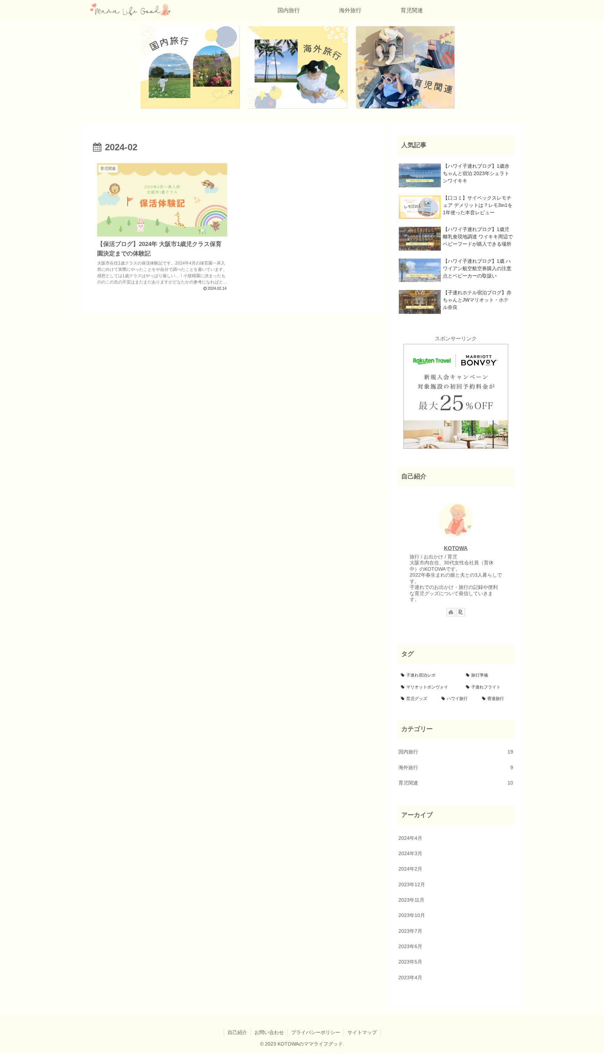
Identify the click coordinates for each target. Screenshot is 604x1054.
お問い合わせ (269, 1032)
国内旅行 (455, 752)
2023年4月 (410, 977)
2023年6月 (410, 946)
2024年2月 (410, 869)
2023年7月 (410, 931)
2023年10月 (411, 915)
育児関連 (455, 783)
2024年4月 (410, 838)
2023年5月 (410, 962)
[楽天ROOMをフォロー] (460, 612)
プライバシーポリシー (315, 1032)
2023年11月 (411, 900)
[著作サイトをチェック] (451, 612)
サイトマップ (362, 1032)
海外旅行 (455, 767)
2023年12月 (411, 884)
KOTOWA (456, 548)
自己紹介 (237, 1032)
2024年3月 (410, 853)
